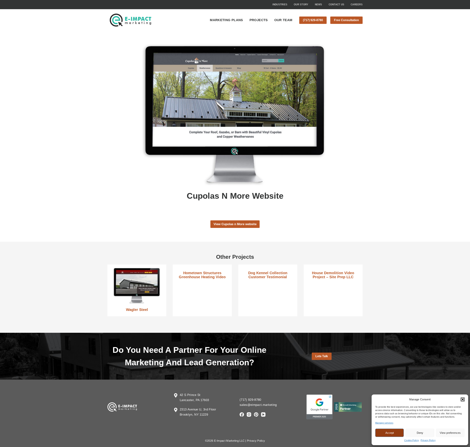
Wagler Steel (137, 310)
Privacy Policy (428, 440)
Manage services (384, 423)
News (318, 4)
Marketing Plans (226, 20)
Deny (420, 432)
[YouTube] (263, 414)
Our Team (283, 20)
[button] (462, 399)
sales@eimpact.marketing (258, 405)
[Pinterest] (256, 414)
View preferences (450, 432)
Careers (357, 4)
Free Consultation (346, 20)
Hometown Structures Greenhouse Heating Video (202, 275)
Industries (280, 4)
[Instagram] (249, 414)
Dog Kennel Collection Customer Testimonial (267, 275)
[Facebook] (242, 414)
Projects (259, 20)
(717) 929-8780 (313, 20)
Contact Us (336, 4)
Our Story (301, 4)
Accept (389, 432)
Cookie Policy (411, 440)
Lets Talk (321, 356)
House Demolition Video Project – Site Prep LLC (333, 275)
